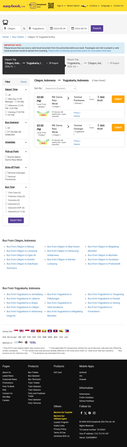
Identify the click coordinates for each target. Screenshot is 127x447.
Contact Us (118, 6)
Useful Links (59, 426)
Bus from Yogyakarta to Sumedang (25, 294)
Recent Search (73, 6)
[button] (85, 6)
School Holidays (86, 401)
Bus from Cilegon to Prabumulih (104, 263)
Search (97, 28)
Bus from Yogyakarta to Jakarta (23, 298)
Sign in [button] (60, 6)
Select (118, 99)
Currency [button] (93, 6)
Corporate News (9, 379)
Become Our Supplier (63, 412)
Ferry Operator (34, 400)
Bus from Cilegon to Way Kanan (63, 246)
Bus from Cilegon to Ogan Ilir (21, 255)
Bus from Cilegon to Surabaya (103, 259)
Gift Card (58, 372)
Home (5, 37)
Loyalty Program (61, 422)
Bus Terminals (34, 379)
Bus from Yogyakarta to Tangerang (106, 294)
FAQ (4, 390)
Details (77, 116)
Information (84, 394)
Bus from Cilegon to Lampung (22, 251)
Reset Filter (16, 220)
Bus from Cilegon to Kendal (20, 259)
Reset (24, 81)
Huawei (82, 379)
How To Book (8, 386)
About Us (6, 372)
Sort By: (38, 88)
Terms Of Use (59, 432)
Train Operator (34, 386)
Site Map (6, 397)
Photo (76, 113)
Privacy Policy (60, 429)
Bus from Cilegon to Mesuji (20, 246)
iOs (80, 376)
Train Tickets (34, 383)
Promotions (7, 383)
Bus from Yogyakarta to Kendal (104, 298)
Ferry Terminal (34, 403)
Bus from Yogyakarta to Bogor (22, 303)
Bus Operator (34, 376)
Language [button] (105, 6)
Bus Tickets (18, 37)
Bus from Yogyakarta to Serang (104, 303)
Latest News (7, 376)
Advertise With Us (61, 436)
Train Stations (34, 390)
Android (82, 372)
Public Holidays (86, 397)
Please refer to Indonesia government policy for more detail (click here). (79, 51)
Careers (5, 400)
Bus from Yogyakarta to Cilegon (23, 307)
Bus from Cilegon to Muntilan (103, 255)
